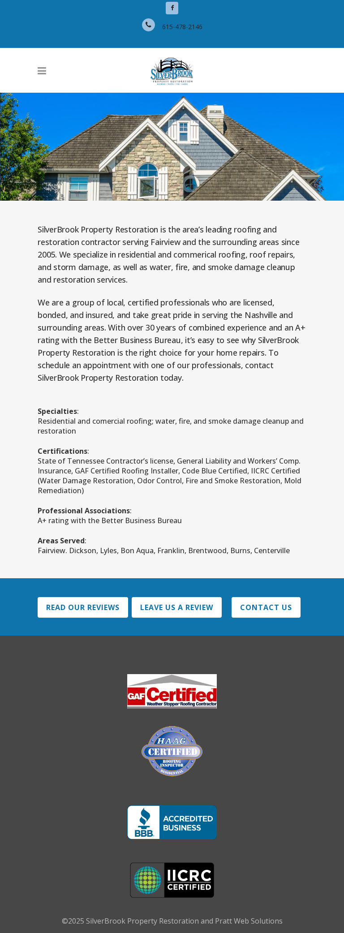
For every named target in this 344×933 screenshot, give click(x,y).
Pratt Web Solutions (249, 921)
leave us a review (176, 607)
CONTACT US (266, 607)
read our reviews (83, 607)
